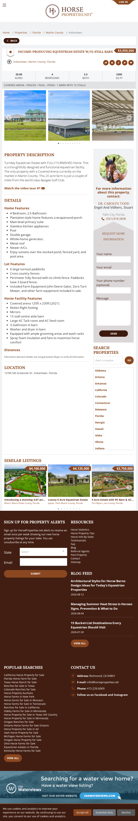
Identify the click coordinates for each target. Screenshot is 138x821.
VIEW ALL (80, 643)
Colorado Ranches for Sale (20, 689)
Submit (35, 573)
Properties (21, 32)
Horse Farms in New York (19, 696)
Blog (73, 547)
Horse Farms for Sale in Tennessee (25, 704)
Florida (37, 32)
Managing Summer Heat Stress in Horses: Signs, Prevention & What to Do (102, 606)
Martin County (54, 32)
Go (129, 360)
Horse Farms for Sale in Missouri (23, 700)
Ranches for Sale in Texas (19, 685)
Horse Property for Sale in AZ (21, 729)
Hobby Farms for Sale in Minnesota (25, 711)
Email (8, 562)
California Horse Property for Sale (24, 675)
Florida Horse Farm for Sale (20, 678)
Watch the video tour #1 (22, 188)
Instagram (121, 695)
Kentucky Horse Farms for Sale (22, 750)
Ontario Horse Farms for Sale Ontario (26, 725)
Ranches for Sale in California (22, 707)
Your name (104, 254)
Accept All (82, 812)
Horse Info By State (82, 537)
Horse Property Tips (83, 533)
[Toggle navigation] (4, 5)
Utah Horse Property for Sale (21, 732)
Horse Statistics (80, 529)
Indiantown (20, 61)
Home (6, 32)
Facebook (101, 695)
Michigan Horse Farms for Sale (22, 736)
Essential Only (104, 812)
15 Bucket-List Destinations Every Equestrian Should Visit (96, 625)
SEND (113, 333)
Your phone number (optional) (110, 283)
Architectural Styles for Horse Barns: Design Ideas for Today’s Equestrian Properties (98, 585)
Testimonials (78, 540)
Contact (75, 558)
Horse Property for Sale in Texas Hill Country (30, 714)
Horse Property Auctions (18, 693)
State (8, 552)
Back (13, 40)
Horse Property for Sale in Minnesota (26, 718)
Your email (103, 267)
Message (102, 298)
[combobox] (43, 552)
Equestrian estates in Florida (21, 747)
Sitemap (76, 562)
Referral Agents (80, 551)
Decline (126, 812)
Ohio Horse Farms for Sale (19, 743)
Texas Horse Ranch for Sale (20, 682)
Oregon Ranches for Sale (19, 722)
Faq (73, 544)
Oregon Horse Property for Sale (23, 740)
